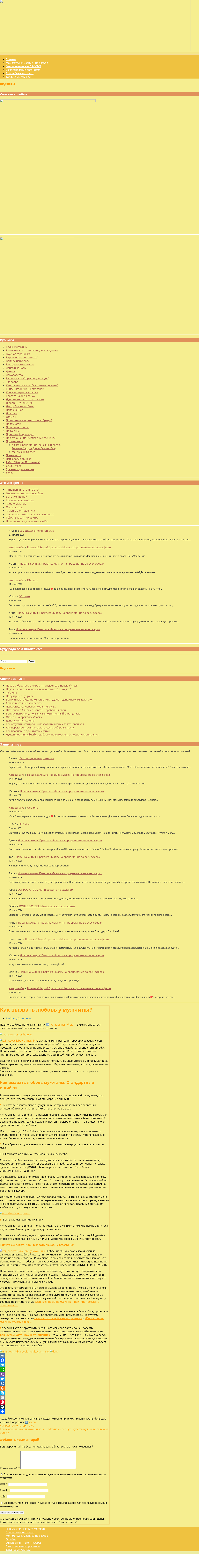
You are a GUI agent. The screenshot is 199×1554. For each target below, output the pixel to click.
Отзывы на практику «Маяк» (24, 717)
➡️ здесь (30, 1422)
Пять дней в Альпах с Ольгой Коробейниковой (36, 710)
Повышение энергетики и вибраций (29, 420)
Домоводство (14, 375)
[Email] (54, 1397)
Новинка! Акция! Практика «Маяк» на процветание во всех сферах (69, 547)
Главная (11, 59)
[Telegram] (54, 1365)
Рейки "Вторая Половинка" (23, 462)
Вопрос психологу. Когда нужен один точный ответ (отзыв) (43, 713)
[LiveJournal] (54, 1407)
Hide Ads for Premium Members (25, 1528)
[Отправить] (54, 1411)
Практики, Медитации (20, 434)
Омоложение (14, 507)
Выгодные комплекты (20, 364)
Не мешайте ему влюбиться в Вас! (28, 521)
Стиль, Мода (14, 466)
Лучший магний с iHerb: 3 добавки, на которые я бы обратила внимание (52, 734)
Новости (11, 413)
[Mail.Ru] (54, 1383)
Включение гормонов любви (24, 493)
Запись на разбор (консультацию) (27, 378)
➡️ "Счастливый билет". (61, 1024)
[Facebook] (54, 1360)
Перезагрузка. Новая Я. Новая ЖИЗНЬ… (31, 706)
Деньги (10, 371)
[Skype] (54, 1393)
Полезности (13, 424)
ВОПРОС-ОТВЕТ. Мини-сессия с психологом (45, 889)
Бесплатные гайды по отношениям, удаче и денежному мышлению (49, 699)
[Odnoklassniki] (54, 1388)
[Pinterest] (54, 1402)
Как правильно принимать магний (28, 731)
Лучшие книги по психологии (25, 399)
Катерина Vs (16, 547)
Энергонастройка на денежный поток (30, 514)
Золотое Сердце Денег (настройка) (34, 448)
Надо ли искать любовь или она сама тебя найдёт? (38, 689)
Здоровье (12, 382)
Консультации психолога (22, 392)
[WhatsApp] (54, 1369)
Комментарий (10, 1468)
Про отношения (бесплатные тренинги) (31, 438)
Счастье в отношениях (20, 510)
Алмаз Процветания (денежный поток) (36, 445)
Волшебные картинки (20, 73)
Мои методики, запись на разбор (27, 63)
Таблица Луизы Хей (18, 77)
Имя (4, 1484)
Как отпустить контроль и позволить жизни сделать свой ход (45, 724)
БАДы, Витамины (16, 347)
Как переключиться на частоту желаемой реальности (40, 727)
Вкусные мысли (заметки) (22, 357)
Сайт (3, 1496)
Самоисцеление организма (23, 70)
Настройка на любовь (20, 406)
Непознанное (14, 410)
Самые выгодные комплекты (24, 703)
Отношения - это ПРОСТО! (22, 489)
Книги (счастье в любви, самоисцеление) (32, 385)
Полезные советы (17, 427)
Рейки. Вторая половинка (22, 517)
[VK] (54, 1355)
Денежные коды (16, 368)
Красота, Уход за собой (20, 396)
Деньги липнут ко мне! (20, 720)
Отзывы (11, 417)
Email (4, 1490)
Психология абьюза (18, 459)
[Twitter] (54, 1379)
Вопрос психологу (17, 361)
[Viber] (54, 1374)
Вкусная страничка (18, 354)
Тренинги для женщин (20, 469)
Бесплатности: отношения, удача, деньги (32, 350)
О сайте (11, 1539)
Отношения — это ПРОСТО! (23, 66)
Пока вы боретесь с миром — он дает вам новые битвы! (42, 685)
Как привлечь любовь (20, 500)
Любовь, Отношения (19, 403)
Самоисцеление (16, 503)
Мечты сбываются (23, 452)
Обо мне (32, 580)
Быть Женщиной (16, 496)
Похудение (13, 431)
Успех (9, 473)
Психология (13, 455)
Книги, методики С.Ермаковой (25, 389)
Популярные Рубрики (19, 696)
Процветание (14, 441)
